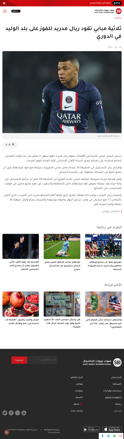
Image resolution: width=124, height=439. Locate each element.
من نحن (118, 411)
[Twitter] (108, 436)
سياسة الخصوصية (52, 430)
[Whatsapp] (114, 436)
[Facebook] (102, 436)
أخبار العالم (77, 377)
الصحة (79, 398)
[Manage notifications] (6, 432)
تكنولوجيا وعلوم (113, 398)
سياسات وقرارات (112, 391)
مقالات (79, 384)
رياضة (118, 18)
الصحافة (117, 384)
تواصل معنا (77, 411)
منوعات (79, 391)
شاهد (76, 404)
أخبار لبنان (116, 377)
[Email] (120, 436)
